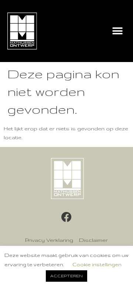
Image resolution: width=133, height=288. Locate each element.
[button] (117, 31)
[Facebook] (66, 217)
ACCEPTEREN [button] (66, 276)
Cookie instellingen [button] (97, 264)
